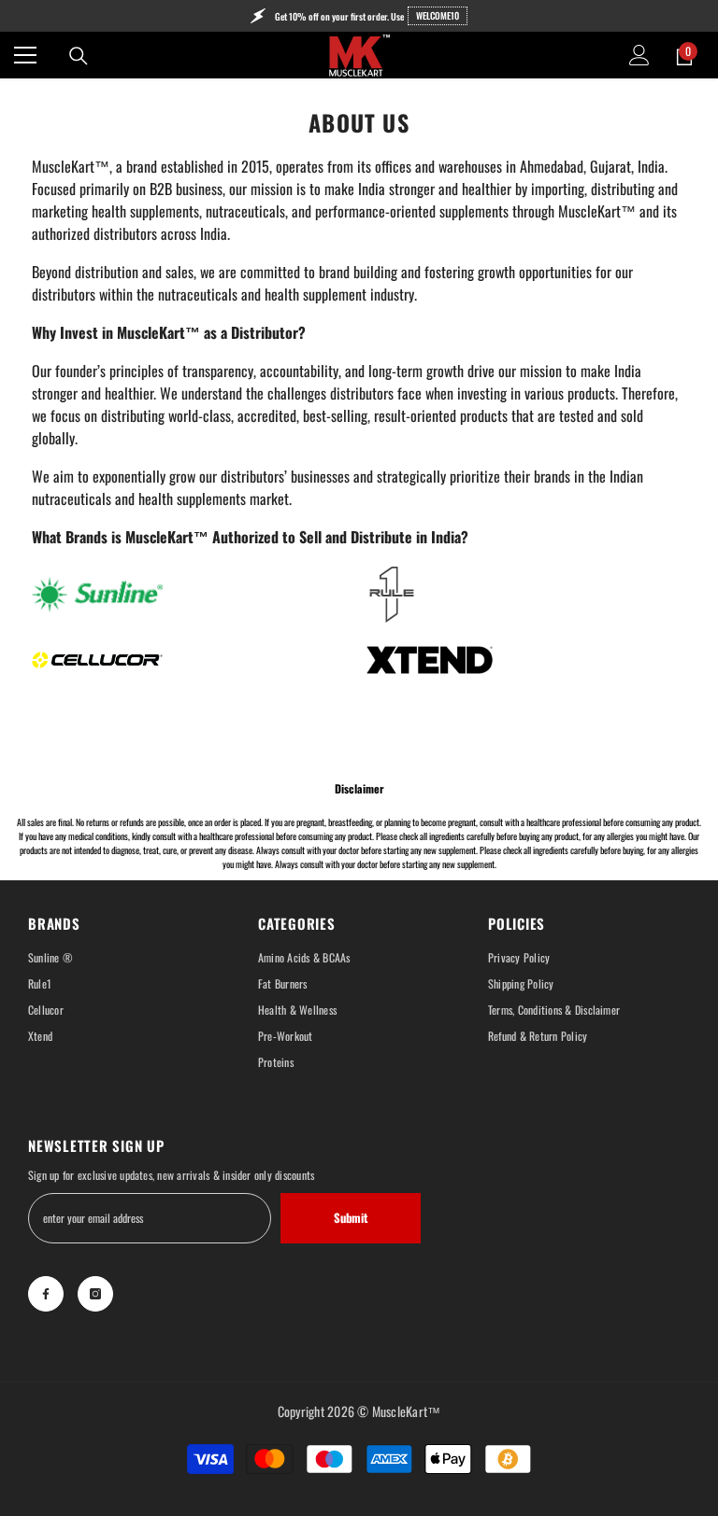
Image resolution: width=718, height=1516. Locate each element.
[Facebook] (46, 1294)
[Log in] (639, 55)
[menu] (25, 55)
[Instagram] (95, 1294)
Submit (350, 1218)
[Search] (78, 56)
